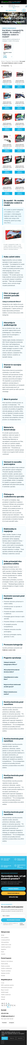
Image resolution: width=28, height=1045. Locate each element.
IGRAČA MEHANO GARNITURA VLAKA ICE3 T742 (19, 167)
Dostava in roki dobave (7, 961)
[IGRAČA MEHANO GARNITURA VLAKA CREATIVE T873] (7, 74)
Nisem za (12, 1038)
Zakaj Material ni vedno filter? (11, 678)
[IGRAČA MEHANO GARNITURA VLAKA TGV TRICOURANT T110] (20, 74)
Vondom (3, 954)
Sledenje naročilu (5, 973)
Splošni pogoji (4, 992)
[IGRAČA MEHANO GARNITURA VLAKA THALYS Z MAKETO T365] (7, 181)
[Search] (24, 10)
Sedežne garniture (5, 947)
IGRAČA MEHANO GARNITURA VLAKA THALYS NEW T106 (7, 125)
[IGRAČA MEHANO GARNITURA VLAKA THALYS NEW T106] (7, 117)
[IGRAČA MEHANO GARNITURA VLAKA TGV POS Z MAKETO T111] (20, 117)
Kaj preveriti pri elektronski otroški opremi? (12, 685)
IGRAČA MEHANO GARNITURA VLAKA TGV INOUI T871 (7, 146)
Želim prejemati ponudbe (13, 920)
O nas (2, 982)
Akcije (2, 935)
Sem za (4, 1038)
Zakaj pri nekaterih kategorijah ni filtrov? (10, 663)
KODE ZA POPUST (16, 2)
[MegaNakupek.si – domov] (8, 1005)
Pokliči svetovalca (13, 893)
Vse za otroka (15, 61)
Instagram (11, 1022)
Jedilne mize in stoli (6, 944)
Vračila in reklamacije (6, 968)
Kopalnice (3, 949)
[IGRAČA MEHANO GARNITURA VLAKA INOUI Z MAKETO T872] (20, 138)
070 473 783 (20, 867)
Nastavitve (20, 1038)
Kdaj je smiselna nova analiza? (10, 693)
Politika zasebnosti (6, 994)
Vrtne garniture (5, 942)
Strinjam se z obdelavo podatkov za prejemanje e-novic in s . (14, 924)
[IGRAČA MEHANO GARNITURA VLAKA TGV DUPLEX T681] (20, 96)
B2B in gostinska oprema (7, 985)
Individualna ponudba (6, 987)
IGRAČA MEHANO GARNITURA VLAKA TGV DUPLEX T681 (19, 103)
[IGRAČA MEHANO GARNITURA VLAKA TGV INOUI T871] (7, 138)
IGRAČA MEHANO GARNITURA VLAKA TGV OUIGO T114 (7, 103)
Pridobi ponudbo (13, 888)
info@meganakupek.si (7, 1016)
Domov (3, 61)
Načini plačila (4, 963)
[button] (7, 86)
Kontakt (3, 975)
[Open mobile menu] (2, 6)
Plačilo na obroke (5, 966)
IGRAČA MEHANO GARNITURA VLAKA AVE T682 (7, 167)
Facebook (4, 1022)
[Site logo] (14, 6)
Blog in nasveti (4, 990)
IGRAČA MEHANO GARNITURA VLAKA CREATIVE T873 (7, 82)
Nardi (2, 951)
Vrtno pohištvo (4, 937)
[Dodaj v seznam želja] (10, 71)
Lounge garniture (5, 939)
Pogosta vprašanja (6, 970)
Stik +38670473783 (11, 10)
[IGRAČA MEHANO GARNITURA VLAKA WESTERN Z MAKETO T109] (20, 181)
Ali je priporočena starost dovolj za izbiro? (11, 671)
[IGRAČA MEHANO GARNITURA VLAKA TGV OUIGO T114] (7, 96)
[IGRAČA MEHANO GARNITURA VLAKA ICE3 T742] (20, 160)
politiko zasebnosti (22, 924)
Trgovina (8, 61)
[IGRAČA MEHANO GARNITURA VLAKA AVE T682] (7, 160)
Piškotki (3, 997)
